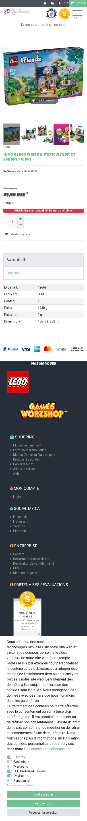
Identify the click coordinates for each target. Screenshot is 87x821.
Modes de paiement (27, 445)
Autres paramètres (20, 785)
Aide (16, 473)
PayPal (19, 776)
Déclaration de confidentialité (33, 563)
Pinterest (19, 531)
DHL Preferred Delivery (30, 771)
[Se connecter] (45, 3)
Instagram (20, 521)
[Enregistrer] (53, 3)
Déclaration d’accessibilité (31, 559)
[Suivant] (80, 76)
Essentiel (20, 757)
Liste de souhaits (19, 234)
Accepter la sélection (43, 812)
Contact (18, 554)
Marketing (21, 766)
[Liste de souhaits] (66, 3)
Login (17, 496)
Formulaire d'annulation (29, 450)
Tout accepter (43, 794)
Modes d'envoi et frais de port (34, 455)
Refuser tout (43, 803)
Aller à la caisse (24, 469)
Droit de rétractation (27, 459)
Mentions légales (25, 573)
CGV (16, 568)
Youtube (19, 526)
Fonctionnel (22, 780)
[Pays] (59, 3)
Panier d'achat (23, 464)
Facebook (20, 517)
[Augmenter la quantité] (20, 219)
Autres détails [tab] (16, 260)
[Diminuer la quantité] (20, 225)
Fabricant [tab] (13, 273)
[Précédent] (6, 76)
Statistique (21, 762)
